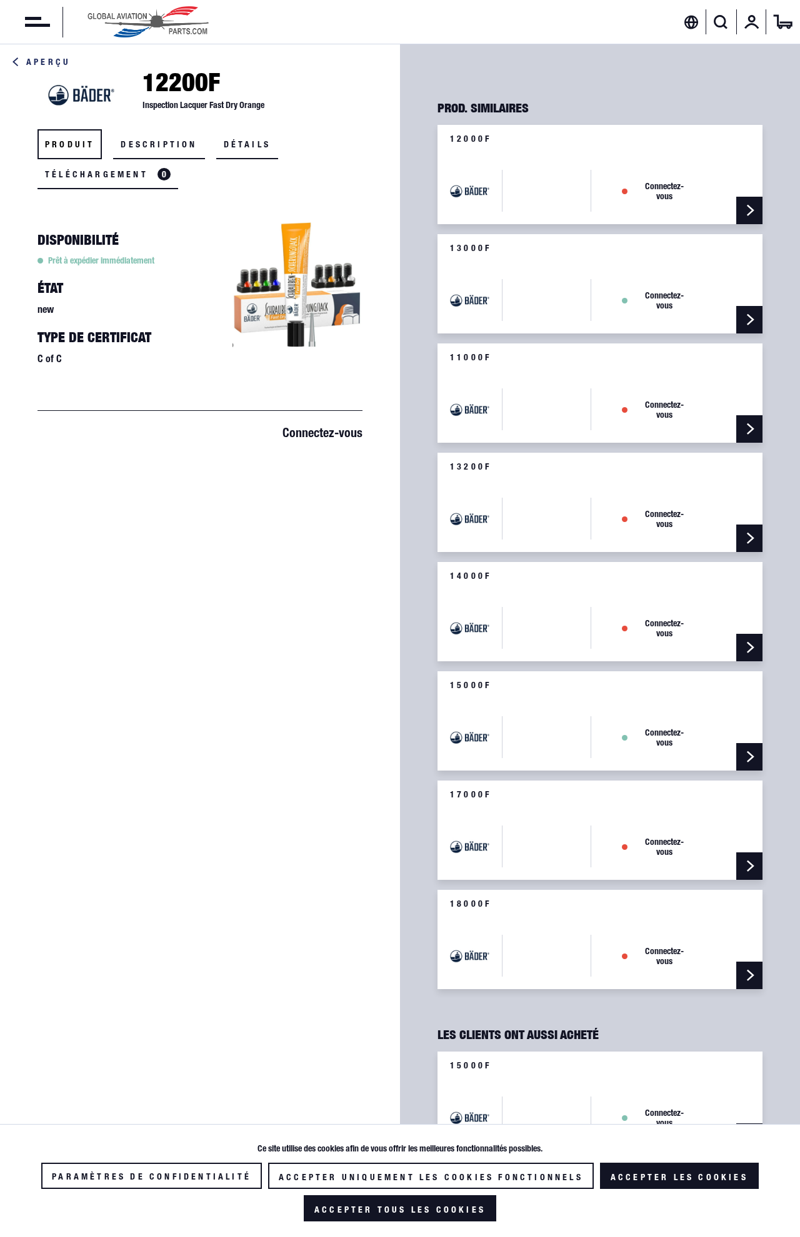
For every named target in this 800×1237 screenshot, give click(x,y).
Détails (247, 144)
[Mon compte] (752, 21)
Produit (69, 144)
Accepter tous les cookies (400, 1210)
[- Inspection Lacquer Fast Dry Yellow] (749, 210)
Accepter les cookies (679, 1177)
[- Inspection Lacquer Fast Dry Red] (749, 319)
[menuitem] (25, 22)
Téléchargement (105, 174)
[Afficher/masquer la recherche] (721, 21)
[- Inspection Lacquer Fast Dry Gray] (749, 866)
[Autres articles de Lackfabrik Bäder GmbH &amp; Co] (81, 94)
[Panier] (783, 21)
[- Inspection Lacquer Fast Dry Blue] (749, 647)
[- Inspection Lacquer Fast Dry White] (749, 429)
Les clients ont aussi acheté (518, 1034)
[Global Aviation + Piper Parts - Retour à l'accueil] (148, 21)
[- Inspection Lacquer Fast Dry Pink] (749, 538)
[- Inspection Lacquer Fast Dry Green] (749, 757)
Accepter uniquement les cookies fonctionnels (431, 1177)
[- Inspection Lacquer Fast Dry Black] (749, 975)
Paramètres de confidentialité (151, 1176)
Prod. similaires (483, 108)
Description (159, 144)
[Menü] (25, 22)
